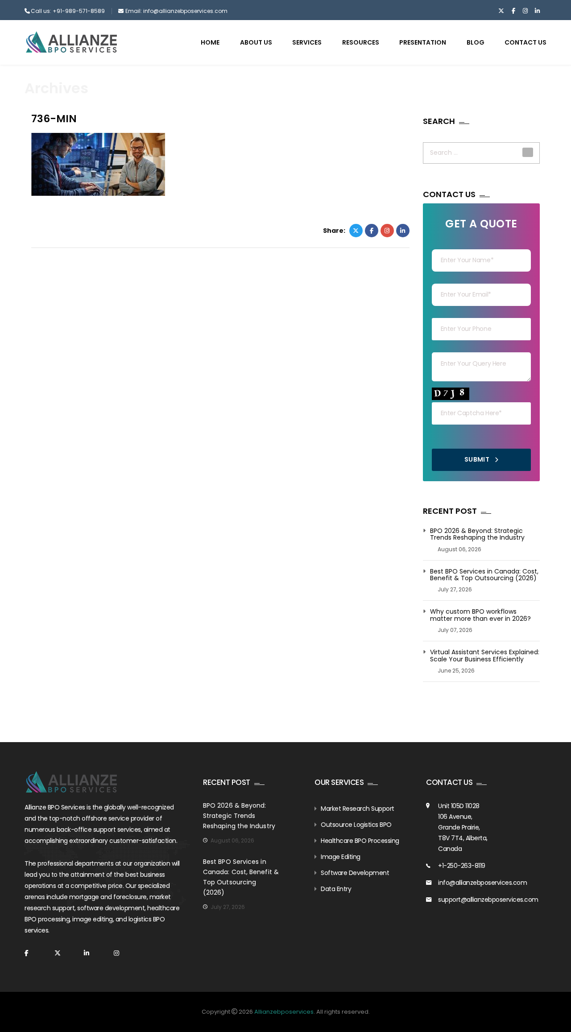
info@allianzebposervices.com (482, 882)
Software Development (355, 872)
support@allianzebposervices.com (488, 899)
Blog (475, 42)
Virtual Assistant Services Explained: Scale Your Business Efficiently (484, 656)
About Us (256, 42)
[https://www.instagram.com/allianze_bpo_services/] (525, 11)
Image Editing (340, 856)
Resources (360, 42)
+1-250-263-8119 (461, 865)
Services (307, 42)
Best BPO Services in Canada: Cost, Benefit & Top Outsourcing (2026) (484, 575)
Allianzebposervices (284, 1011)
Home (210, 42)
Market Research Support (357, 808)
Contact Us (525, 42)
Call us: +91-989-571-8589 (68, 11)
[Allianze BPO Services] (71, 42)
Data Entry (336, 888)
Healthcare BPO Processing (360, 840)
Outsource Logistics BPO (356, 824)
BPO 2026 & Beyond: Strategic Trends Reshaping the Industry (477, 534)
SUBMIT (477, 459)
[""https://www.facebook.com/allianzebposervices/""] (513, 11)
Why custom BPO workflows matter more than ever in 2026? (480, 615)
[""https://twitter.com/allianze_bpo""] (501, 11)
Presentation (422, 42)
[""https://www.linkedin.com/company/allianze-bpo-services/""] (537, 11)
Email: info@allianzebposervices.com (176, 11)
